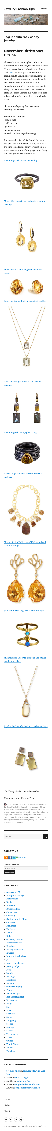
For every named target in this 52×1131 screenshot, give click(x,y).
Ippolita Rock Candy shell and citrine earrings (26, 726)
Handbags (11, 946)
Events (9, 932)
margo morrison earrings (33, 815)
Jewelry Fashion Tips (19, 9)
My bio (7, 1105)
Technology (12, 1034)
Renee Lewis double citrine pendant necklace (25, 301)
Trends (9, 1041)
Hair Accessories (14, 942)
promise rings (13, 1071)
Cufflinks (10, 922)
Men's (9, 970)
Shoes (9, 1017)
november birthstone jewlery (22, 820)
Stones (6, 809)
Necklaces (21, 807)
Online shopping (33, 807)
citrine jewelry (17, 809)
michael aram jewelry (12, 817)
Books (9, 902)
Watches (10, 1051)
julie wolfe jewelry (16, 815)
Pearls (9, 990)
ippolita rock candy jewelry (26, 812)
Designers (43, 804)
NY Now (10, 983)
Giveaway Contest (14, 939)
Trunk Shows (12, 1044)
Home (7, 1099)
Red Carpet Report (15, 997)
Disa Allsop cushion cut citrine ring (20, 160)
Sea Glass (10, 1014)
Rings (42, 807)
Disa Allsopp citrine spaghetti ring (20, 432)
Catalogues (11, 912)
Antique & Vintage (15, 895)
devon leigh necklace (31, 809)
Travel (9, 1037)
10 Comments (17, 822)
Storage (10, 1027)
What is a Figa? (21, 1077)
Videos (9, 1047)
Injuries (10, 953)
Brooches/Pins (13, 909)
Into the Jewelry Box (16, 956)
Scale (8, 1010)
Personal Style (13, 993)
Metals (14, 807)
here (11, 72)
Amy (9, 804)
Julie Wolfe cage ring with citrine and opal (24, 610)
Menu (44, 9)
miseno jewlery (28, 817)
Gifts (8, 936)
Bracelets (10, 905)
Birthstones (34, 804)
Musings (10, 976)
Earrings (7, 807)
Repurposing (12, 1000)
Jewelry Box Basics (15, 963)
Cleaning (10, 915)
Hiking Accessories (15, 949)
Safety (9, 1007)
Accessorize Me (13, 892)
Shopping (11, 1020)
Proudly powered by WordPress (34, 1126)
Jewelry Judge (12, 966)
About (7, 1111)
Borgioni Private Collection (27, 1084)
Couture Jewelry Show (16, 919)
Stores (9, 1030)
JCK (8, 959)
